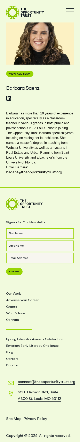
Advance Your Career (22, 300)
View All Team (20, 73)
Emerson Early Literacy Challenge (32, 346)
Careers (12, 359)
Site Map (14, 418)
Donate (12, 365)
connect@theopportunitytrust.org (46, 381)
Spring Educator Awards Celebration (34, 339)
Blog (9, 352)
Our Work (13, 293)
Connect (12, 320)
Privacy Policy (35, 418)
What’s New (15, 313)
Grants (11, 307)
